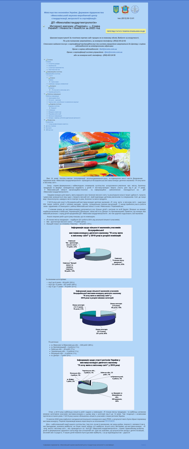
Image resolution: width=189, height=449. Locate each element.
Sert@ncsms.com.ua (108, 49)
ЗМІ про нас (49, 130)
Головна (48, 62)
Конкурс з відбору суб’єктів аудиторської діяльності (64, 118)
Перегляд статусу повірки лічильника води (126, 31)
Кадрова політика (54, 106)
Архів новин (55, 82)
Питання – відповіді (55, 100)
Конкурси (51, 88)
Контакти (49, 128)
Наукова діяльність (54, 92)
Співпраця (52, 110)
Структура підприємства (56, 67)
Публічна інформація (52, 96)
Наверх (143, 445)
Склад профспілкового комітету (58, 124)
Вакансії (53, 108)
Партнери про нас (54, 69)
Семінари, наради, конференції (58, 84)
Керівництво (52, 65)
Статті (51, 76)
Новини (51, 80)
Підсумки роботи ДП (55, 114)
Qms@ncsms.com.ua (113, 52)
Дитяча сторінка (51, 126)
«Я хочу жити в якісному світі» (60, 90)
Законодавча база (54, 98)
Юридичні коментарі (55, 112)
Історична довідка (54, 63)
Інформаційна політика (53, 74)
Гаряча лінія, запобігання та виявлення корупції (63, 102)
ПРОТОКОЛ (110, 421)
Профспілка (49, 122)
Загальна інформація (55, 116)
